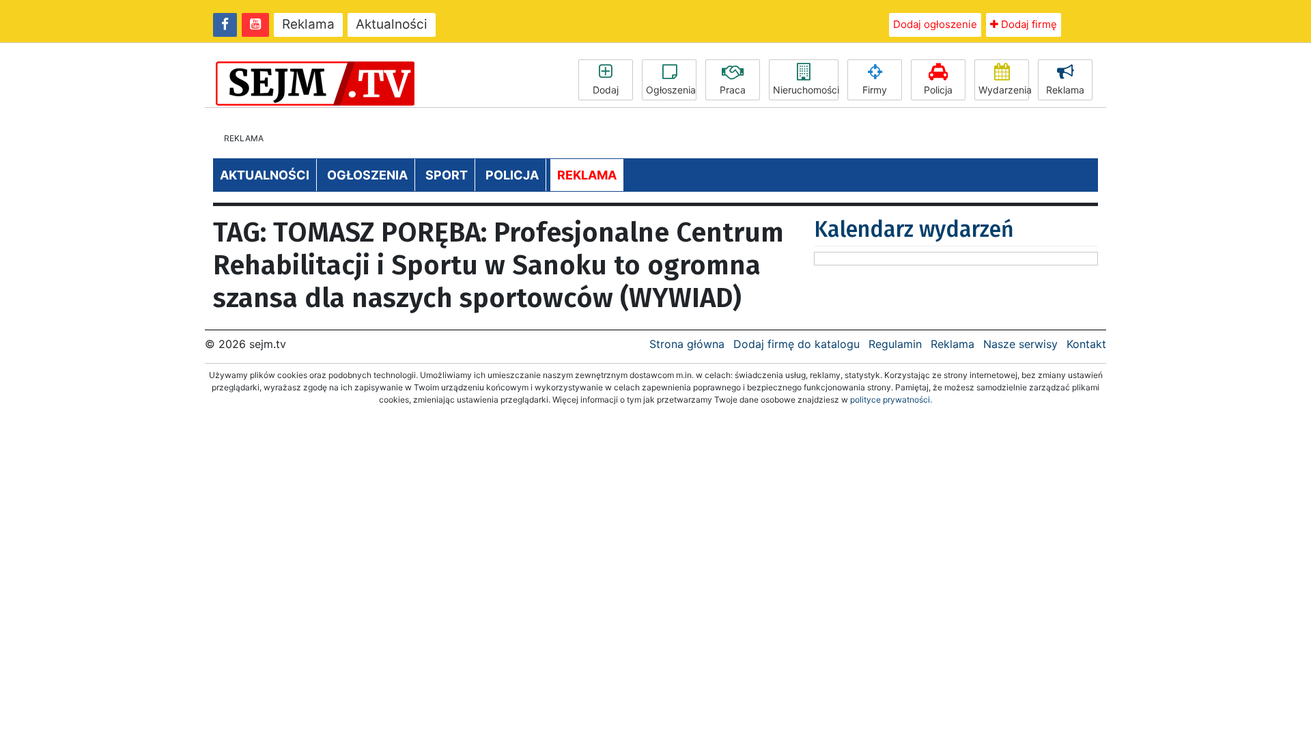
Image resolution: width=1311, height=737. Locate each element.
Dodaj (606, 90)
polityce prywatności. (891, 399)
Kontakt (1086, 344)
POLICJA (512, 175)
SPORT (446, 175)
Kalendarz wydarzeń (914, 229)
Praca (733, 90)
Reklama (308, 24)
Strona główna (686, 344)
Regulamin (895, 344)
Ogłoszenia (671, 90)
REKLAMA (587, 175)
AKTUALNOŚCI (264, 175)
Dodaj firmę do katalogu (796, 344)
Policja (938, 90)
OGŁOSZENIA (367, 175)
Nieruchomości (805, 90)
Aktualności (391, 24)
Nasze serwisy (1020, 344)
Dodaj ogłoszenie (935, 24)
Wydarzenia (1003, 90)
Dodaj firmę (1027, 24)
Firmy (874, 90)
